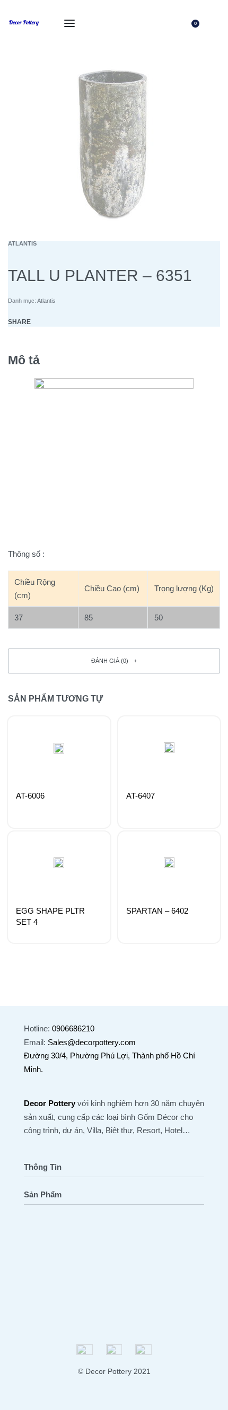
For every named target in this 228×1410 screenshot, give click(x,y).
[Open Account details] (214, 23)
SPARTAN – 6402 (157, 910)
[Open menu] (69, 23)
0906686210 (73, 1028)
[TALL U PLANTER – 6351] (46, 322)
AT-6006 (30, 795)
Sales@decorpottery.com (92, 1042)
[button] (114, 661)
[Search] (171, 23)
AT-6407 (140, 795)
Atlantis (22, 243)
